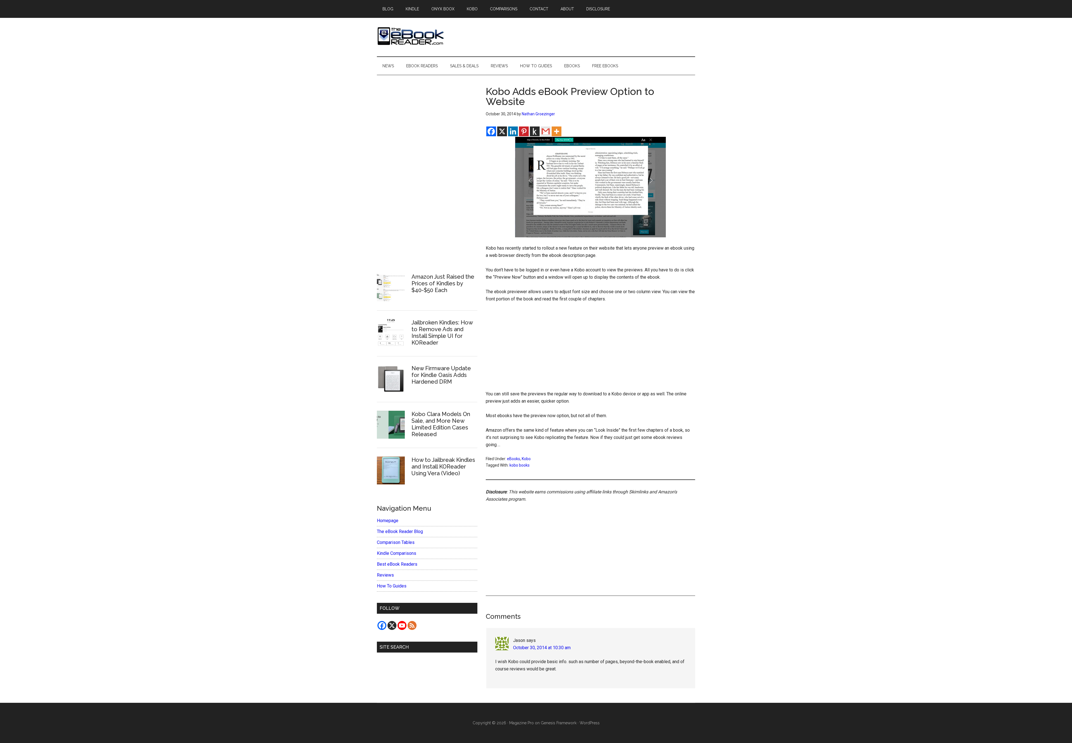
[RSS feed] (412, 625)
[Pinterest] (524, 131)
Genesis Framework (558, 723)
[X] (502, 131)
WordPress (590, 723)
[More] (556, 131)
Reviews (385, 575)
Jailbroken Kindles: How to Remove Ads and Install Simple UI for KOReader (442, 332)
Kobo (526, 459)
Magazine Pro (521, 723)
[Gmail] (546, 131)
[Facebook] (491, 131)
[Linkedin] (513, 131)
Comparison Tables (396, 542)
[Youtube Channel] (402, 625)
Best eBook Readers (397, 564)
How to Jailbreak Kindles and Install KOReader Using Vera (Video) (443, 467)
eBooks (513, 459)
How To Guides (391, 586)
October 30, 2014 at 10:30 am (542, 647)
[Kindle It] (535, 131)
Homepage (387, 520)
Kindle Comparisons (396, 553)
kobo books (519, 465)
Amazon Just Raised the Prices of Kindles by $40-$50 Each (442, 283)
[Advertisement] (590, 349)
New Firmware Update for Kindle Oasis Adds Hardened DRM (441, 375)
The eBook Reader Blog (400, 531)
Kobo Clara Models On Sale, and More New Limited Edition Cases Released (440, 424)
